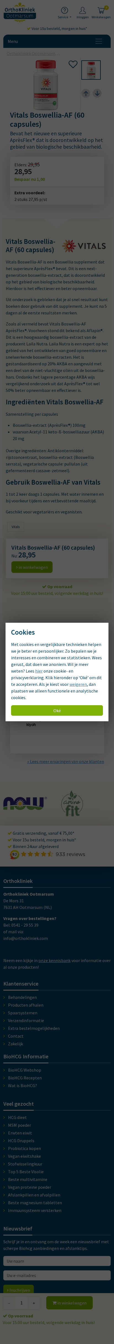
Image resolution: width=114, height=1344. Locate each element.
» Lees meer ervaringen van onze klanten (65, 761)
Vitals (16, 526)
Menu (13, 41)
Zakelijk (15, 1043)
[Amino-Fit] (37, 814)
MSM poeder (19, 1125)
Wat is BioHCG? (22, 1085)
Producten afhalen (25, 1005)
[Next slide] (97, 93)
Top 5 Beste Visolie (26, 1171)
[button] (91, 70)
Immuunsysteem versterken (34, 1210)
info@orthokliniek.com (25, 938)
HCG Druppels (21, 1140)
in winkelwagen (71, 1303)
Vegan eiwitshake (24, 1156)
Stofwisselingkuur (25, 1164)
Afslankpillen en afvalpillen (34, 1195)
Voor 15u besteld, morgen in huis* (59, 28)
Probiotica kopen (24, 1148)
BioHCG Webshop (24, 1070)
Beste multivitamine (27, 1179)
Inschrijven (19, 1290)
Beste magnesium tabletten (35, 1202)
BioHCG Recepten (25, 1078)
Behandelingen (22, 997)
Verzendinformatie (26, 1020)
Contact (16, 1036)
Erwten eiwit (20, 1133)
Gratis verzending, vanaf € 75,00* (43, 833)
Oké (57, 710)
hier (39, 671)
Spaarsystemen (22, 1012)
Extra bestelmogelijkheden (34, 1028)
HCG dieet (17, 1117)
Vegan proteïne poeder (29, 1187)
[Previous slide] (85, 93)
